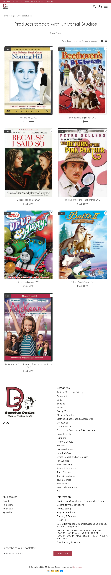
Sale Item (61, 491)
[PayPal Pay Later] (57, 571)
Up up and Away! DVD (28, 282)
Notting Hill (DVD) (28, 117)
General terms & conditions (70, 504)
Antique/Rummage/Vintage (71, 392)
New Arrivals (63, 483)
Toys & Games (64, 479)
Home (5, 16)
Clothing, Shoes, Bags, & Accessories (75, 419)
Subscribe (63, 553)
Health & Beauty (65, 441)
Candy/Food (63, 411)
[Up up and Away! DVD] (28, 245)
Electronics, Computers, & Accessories (76, 430)
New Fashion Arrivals (67, 487)
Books (60, 407)
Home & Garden (65, 449)
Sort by (77, 41)
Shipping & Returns (66, 516)
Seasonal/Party (65, 464)
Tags (12, 16)
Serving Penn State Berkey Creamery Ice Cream (80, 501)
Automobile (62, 396)
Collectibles (62, 422)
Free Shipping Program (68, 542)
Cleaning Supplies (65, 415)
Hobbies (61, 445)
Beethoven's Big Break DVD (82, 117)
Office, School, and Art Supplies (72, 457)
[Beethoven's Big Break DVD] (82, 80)
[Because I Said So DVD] (28, 162)
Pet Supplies (63, 460)
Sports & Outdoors (66, 468)
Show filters (55, 33)
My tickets (8, 508)
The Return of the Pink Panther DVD (82, 199)
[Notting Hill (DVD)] (28, 80)
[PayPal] (53, 571)
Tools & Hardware (66, 476)
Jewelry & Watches (66, 453)
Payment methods (66, 512)
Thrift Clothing (64, 472)
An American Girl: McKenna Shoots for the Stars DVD (28, 365)
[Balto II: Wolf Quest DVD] (82, 245)
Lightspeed (77, 567)
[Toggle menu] (105, 6)
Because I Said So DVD (28, 199)
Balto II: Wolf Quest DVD (82, 282)
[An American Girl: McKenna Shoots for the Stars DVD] (28, 327)
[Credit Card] (48, 571)
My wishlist (8, 512)
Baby (59, 399)
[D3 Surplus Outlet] (5, 6)
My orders (8, 504)
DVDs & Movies (64, 426)
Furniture (61, 438)
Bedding (61, 403)
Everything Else (64, 434)
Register (7, 501)
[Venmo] (61, 571)
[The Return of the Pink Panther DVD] (82, 162)
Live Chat (61, 520)
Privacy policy (64, 508)
